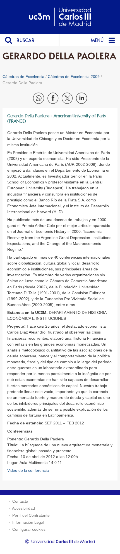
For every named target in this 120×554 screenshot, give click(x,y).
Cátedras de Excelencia (23, 76)
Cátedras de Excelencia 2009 (74, 76)
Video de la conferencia (28, 470)
